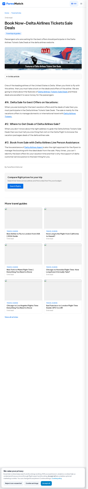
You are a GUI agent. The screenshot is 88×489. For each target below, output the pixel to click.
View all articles (11, 317)
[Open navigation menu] (81, 3)
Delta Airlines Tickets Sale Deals (53, 91)
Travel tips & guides (13, 33)
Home (7, 13)
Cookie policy (57, 478)
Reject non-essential (13, 483)
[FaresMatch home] (15, 3)
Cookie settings (32, 483)
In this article (13, 76)
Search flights (15, 186)
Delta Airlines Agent (34, 147)
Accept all (46, 483)
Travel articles (16, 13)
